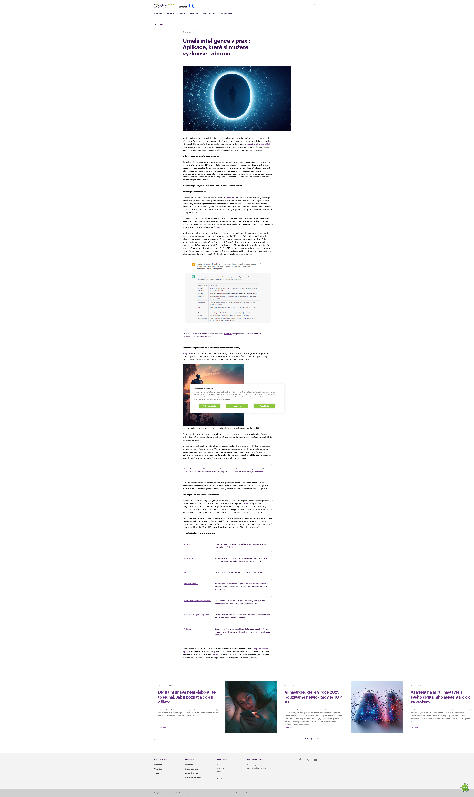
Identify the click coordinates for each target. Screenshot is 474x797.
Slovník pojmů (191, 773)
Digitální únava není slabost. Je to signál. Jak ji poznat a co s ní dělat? (187, 697)
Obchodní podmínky (206, 793)
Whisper (188, 629)
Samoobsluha (209, 13)
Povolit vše (264, 406)
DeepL (246, 504)
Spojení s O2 (226, 13)
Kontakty (317, 5)
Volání (182, 13)
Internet (158, 13)
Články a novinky (223, 765)
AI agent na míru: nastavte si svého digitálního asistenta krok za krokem (440, 697)
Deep (186, 573)
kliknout (227, 334)
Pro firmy (307, 5)
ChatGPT (230, 198)
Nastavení (237, 406)
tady (218, 227)
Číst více (162, 728)
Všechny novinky (312, 738)
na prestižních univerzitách (257, 144)
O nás (218, 772)
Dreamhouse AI (191, 584)
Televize (171, 13)
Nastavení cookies (252, 793)
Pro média (220, 768)
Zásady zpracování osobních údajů (229, 793)
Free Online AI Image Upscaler (197, 601)
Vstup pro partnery (254, 765)
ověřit (215, 655)
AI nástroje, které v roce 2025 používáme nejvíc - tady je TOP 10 (313, 697)
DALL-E (215, 486)
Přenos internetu (193, 777)
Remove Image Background (196, 615)
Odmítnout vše (209, 406)
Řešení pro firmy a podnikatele (259, 768)
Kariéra (219, 775)
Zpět (160, 25)
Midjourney (188, 354)
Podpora (194, 13)
